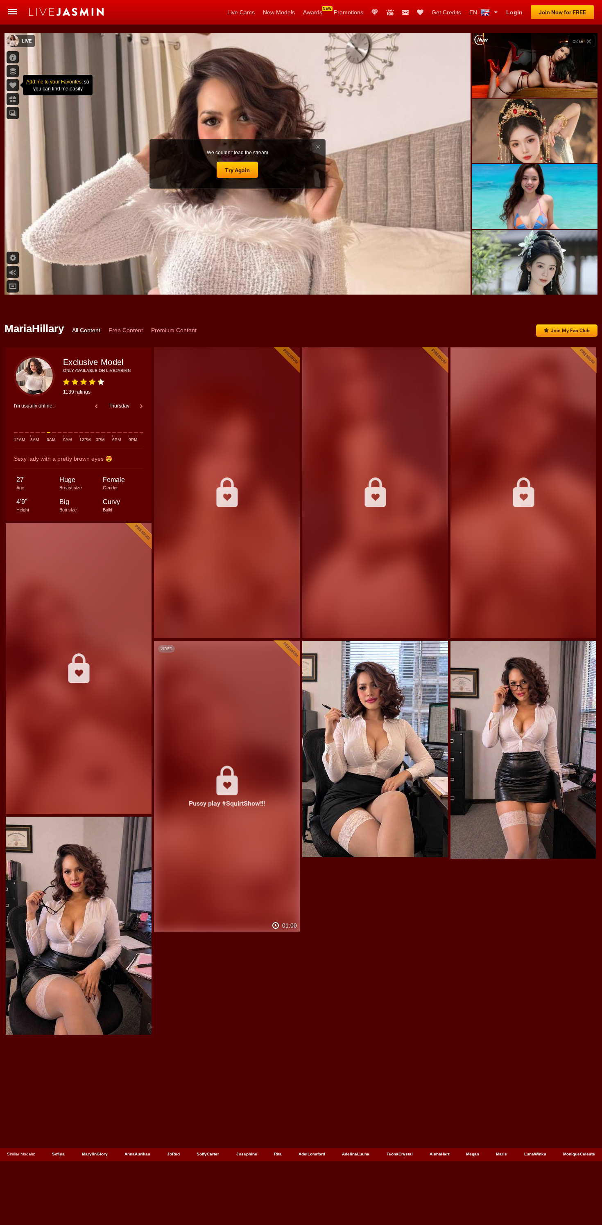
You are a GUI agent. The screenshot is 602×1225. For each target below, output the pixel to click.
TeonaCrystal (400, 1154)
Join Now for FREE (562, 12)
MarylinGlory (95, 1154)
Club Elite (374, 12)
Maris (501, 1154)
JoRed (173, 1154)
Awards (312, 12)
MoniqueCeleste (579, 1154)
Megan (472, 1154)
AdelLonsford (312, 1154)
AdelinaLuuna (355, 1154)
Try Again (237, 170)
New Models (279, 12)
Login (514, 12)
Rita (278, 1154)
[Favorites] (420, 12)
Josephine (246, 1154)
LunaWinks (535, 1154)
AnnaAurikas (137, 1154)
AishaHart (439, 1154)
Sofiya (58, 1154)
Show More (534, 281)
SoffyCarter (208, 1154)
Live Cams (241, 12)
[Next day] (141, 406)
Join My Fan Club (570, 330)
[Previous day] (96, 406)
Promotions (348, 12)
